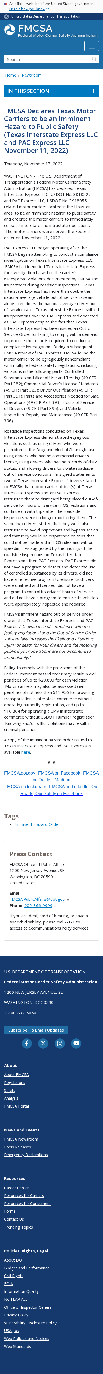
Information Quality (21, 1291)
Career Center (16, 1187)
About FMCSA (16, 1074)
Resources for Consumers (27, 1203)
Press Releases (17, 1147)
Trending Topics (18, 1227)
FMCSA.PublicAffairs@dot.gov (37, 899)
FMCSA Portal (16, 1106)
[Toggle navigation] (91, 46)
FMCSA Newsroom (21, 1139)
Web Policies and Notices (26, 1338)
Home (10, 75)
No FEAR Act (15, 1299)
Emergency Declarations (26, 1154)
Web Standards (17, 1346)
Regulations (14, 1082)
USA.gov (11, 1330)
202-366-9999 (38, 905)
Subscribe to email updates (36, 1030)
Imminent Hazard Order (37, 824)
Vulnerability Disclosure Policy (30, 1322)
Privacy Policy (16, 1314)
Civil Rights (13, 1275)
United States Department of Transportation (45, 16)
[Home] (51, 32)
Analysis (11, 1098)
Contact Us (14, 1219)
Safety (9, 1090)
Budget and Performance (26, 1268)
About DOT (14, 1260)
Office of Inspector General (28, 1307)
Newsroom (32, 75)
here (25, 752)
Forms (10, 1211)
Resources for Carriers (24, 1195)
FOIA (8, 1283)
